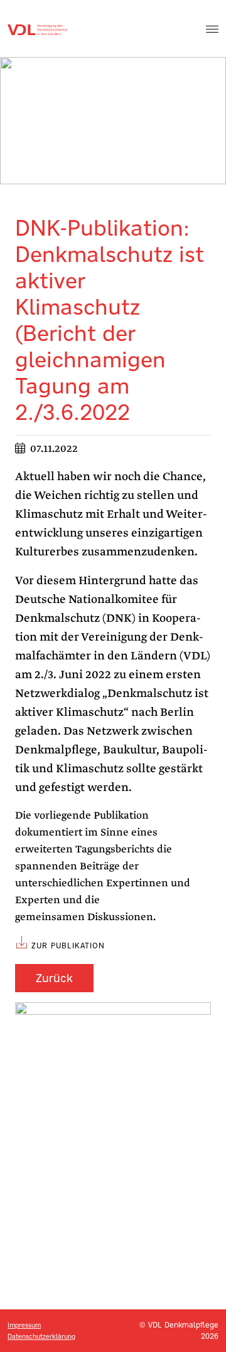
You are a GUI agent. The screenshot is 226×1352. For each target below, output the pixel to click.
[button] (212, 29)
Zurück (54, 978)
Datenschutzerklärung (41, 1336)
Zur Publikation (68, 945)
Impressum (24, 1325)
